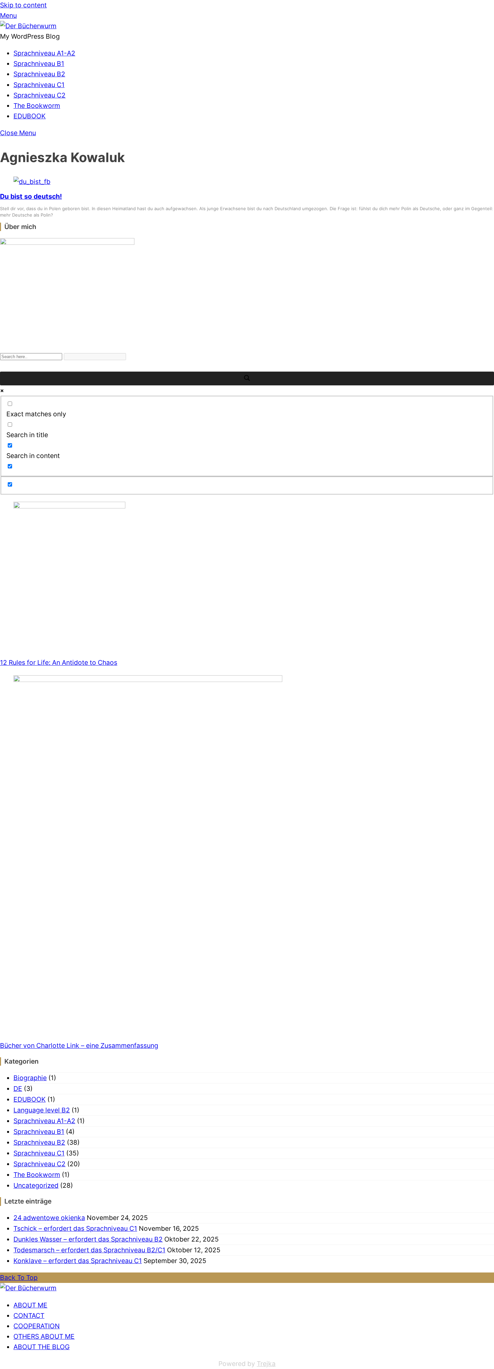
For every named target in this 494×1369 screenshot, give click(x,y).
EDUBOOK (29, 116)
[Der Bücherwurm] (28, 26)
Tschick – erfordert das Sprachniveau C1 (75, 1228)
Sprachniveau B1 (38, 64)
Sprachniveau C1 (39, 85)
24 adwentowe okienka (49, 1218)
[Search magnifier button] (247, 378)
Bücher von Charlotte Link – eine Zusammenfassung (79, 1045)
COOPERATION (36, 1326)
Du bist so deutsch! (31, 196)
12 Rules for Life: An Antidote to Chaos (58, 662)
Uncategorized (35, 1185)
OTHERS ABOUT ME (44, 1336)
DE (17, 1089)
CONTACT (28, 1315)
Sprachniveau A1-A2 (44, 53)
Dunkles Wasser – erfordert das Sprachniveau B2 (88, 1239)
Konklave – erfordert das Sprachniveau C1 (77, 1261)
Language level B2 (41, 1110)
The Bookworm (36, 106)
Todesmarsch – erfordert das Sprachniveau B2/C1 (89, 1250)
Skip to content (23, 5)
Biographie (30, 1078)
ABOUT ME (30, 1305)
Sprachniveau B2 (39, 74)
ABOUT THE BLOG (41, 1347)
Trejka (266, 1364)
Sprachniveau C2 (39, 95)
